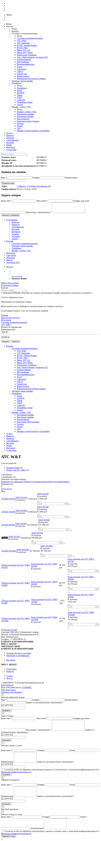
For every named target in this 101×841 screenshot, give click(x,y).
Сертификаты (12, 140)
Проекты (10, 138)
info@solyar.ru (7, 685)
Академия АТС (13, 262)
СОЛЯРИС (27, 687)
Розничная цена (8, 329)
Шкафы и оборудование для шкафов (33, 131)
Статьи (9, 676)
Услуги (9, 133)
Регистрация (13, 283)
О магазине (11, 150)
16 (8, 489)
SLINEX (20, 93)
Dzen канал (11, 690)
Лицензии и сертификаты (17, 655)
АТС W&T (21, 40)
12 (5, 489)
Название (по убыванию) (12, 482)
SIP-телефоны (23, 62)
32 (10, 489)
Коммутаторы (23, 76)
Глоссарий (11, 255)
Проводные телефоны (27, 55)
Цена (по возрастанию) (58, 482)
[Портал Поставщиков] (11, 692)
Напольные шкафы (25, 114)
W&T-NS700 (14, 537)
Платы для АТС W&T (16, 470)
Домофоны (22, 88)
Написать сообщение (10, 215)
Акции (15, 239)
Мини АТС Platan (25, 52)
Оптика (20, 123)
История (10, 142)
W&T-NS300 (21, 510)
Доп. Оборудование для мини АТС (32, 57)
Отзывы (15, 234)
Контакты (10, 147)
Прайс (9, 145)
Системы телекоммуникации (30, 38)
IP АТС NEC (22, 48)
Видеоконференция (25, 64)
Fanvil (19, 90)
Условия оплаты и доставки (18, 653)
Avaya (19, 67)
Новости (10, 135)
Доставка (16, 236)
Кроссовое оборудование (28, 121)
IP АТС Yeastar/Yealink (27, 45)
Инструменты (23, 119)
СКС (19, 128)
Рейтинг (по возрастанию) (36, 482)
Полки (20, 126)
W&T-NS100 (21, 497)
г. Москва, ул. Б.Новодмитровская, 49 (33, 186)
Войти (4, 283)
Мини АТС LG (23, 50)
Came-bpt (21, 100)
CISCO (20, 71)
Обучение (10, 258)
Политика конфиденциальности (16, 772)
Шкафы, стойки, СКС (26, 112)
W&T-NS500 (21, 524)
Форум (9, 260)
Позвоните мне (8, 183)
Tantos (19, 95)
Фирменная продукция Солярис (31, 78)
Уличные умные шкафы (22, 81)
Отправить (6, 711)
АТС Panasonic (23, 43)
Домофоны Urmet (24, 102)
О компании (11, 220)
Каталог (15, 31)
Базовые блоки (13, 468)
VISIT (19, 97)
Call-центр (21, 69)
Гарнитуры (22, 74)
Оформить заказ (8, 836)
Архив (20, 104)
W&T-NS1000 (22, 550)
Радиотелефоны (24, 59)
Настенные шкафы (25, 116)
